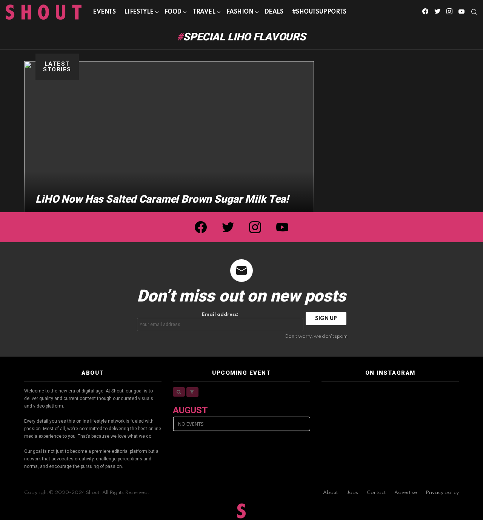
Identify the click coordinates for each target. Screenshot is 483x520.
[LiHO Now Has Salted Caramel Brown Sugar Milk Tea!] (169, 136)
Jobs (352, 492)
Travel (203, 12)
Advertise (405, 492)
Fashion (240, 12)
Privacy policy (442, 492)
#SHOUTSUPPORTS (319, 12)
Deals (274, 12)
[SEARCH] (474, 12)
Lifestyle (138, 12)
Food (173, 12)
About (330, 492)
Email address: (220, 314)
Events (104, 12)
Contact (376, 492)
